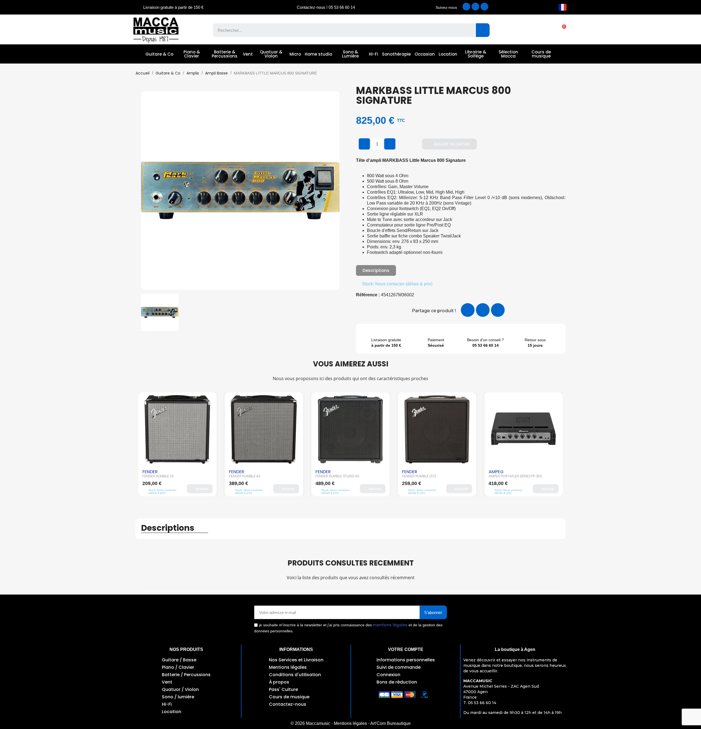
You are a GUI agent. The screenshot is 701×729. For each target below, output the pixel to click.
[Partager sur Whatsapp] (498, 310)
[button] (561, 30)
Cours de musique (541, 54)
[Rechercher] (483, 30)
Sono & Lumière (350, 54)
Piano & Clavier (191, 54)
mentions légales (390, 625)
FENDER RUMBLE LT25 (381, 476)
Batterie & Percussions (224, 54)
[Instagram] (475, 6)
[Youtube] (484, 6)
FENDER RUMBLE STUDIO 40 (299, 476)
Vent (248, 54)
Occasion (425, 54)
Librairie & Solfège (475, 54)
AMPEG (457, 472)
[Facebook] (466, 6)
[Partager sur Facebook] (468, 310)
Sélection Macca (508, 54)
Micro (295, 54)
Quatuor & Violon (271, 54)
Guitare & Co (159, 54)
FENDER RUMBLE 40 (206, 476)
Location (448, 54)
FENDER (198, 472)
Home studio (318, 54)
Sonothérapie (396, 54)
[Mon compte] (542, 30)
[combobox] (340, 30)
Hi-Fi (373, 54)
